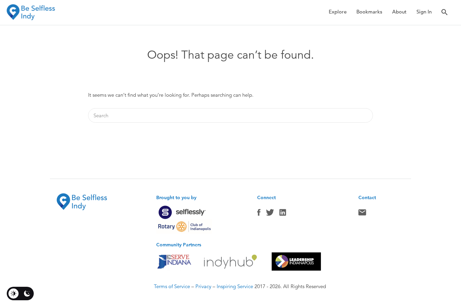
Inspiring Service (235, 286)
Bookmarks (369, 11)
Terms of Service (172, 286)
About (399, 11)
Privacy (203, 286)
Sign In (424, 11)
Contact (362, 214)
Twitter (270, 214)
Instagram (282, 214)
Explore (338, 11)
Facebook (259, 214)
